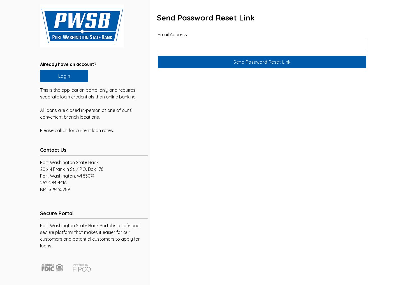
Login (64, 76)
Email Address (172, 34)
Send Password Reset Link (262, 62)
